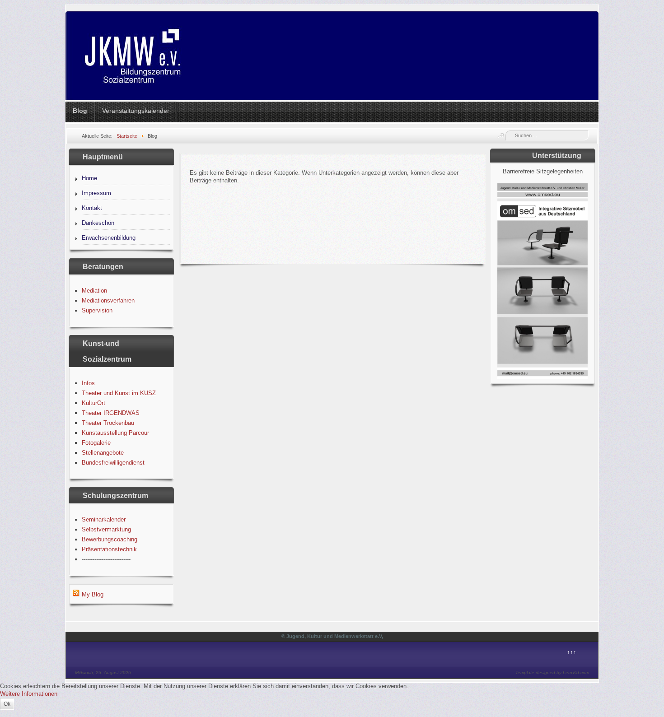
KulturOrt (93, 403)
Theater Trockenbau (108, 422)
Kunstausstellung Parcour (115, 432)
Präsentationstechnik (109, 549)
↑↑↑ (571, 652)
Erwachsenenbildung (109, 237)
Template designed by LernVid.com (552, 672)
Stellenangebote (103, 452)
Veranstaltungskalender (135, 110)
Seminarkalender (104, 519)
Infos (88, 383)
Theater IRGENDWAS (111, 413)
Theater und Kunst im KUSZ (119, 393)
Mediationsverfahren (108, 300)
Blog (80, 110)
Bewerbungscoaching (109, 539)
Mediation (94, 290)
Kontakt (92, 208)
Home (89, 178)
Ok (7, 704)
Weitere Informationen (28, 693)
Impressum (96, 193)
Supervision (97, 310)
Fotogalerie (96, 442)
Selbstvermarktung (106, 529)
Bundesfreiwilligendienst (113, 462)
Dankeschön (98, 222)
